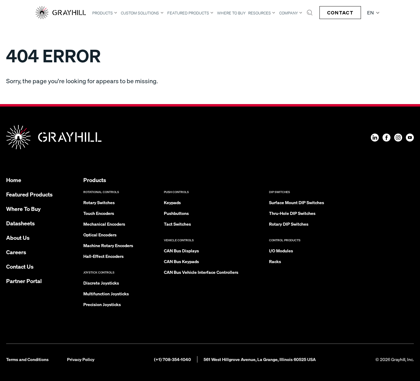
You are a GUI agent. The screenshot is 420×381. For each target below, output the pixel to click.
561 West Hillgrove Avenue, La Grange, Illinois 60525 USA (260, 359)
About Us (18, 237)
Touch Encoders (98, 213)
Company (288, 13)
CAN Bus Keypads (181, 261)
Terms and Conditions (27, 359)
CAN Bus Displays (181, 250)
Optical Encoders (100, 234)
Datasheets (20, 223)
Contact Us (20, 266)
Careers (16, 251)
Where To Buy (231, 13)
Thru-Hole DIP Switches (292, 213)
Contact (340, 12)
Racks (275, 261)
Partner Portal (24, 280)
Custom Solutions (140, 13)
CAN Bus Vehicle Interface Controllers (201, 272)
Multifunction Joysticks (106, 293)
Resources (259, 13)
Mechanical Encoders (104, 224)
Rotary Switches (99, 202)
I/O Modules (281, 250)
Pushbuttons (176, 213)
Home (13, 179)
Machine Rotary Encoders (108, 245)
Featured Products (188, 13)
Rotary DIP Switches (288, 224)
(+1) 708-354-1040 (172, 359)
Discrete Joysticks (101, 283)
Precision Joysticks (102, 304)
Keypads (172, 202)
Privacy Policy (80, 359)
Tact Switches (177, 224)
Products (102, 13)
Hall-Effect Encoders (103, 256)
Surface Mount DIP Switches (296, 202)
